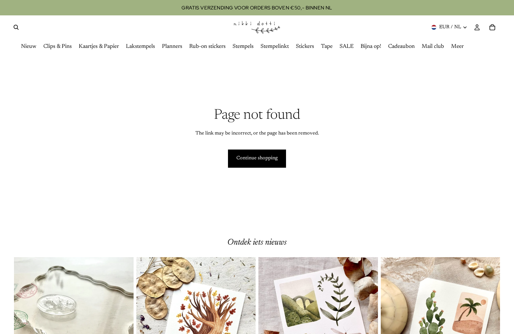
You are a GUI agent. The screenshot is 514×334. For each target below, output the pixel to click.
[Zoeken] (16, 27)
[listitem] (457, 46)
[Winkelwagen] (492, 27)
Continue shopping (257, 158)
